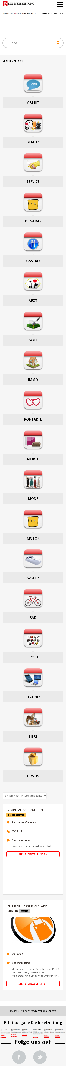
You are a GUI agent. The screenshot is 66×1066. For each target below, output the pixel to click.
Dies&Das (33, 221)
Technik (33, 696)
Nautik (33, 577)
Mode (33, 498)
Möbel (33, 459)
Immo (33, 379)
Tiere (33, 736)
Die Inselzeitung (18, 1010)
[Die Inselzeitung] (19, 1057)
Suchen (58, 42)
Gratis (33, 776)
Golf (33, 340)
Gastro (33, 261)
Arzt (33, 300)
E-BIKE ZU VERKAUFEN (24, 810)
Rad (33, 617)
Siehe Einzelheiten (33, 854)
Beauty (33, 142)
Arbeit (33, 102)
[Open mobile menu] (60, 4)
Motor (33, 538)
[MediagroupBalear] (40, 1057)
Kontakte (33, 419)
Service (33, 181)
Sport (33, 657)
